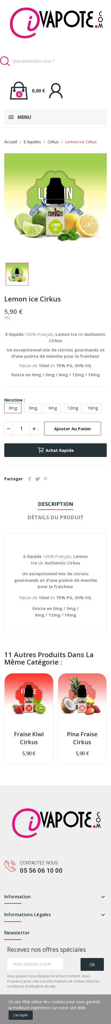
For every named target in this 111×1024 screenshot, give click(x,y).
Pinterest (46, 479)
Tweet (38, 479)
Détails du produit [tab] (55, 517)
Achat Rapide (60, 450)
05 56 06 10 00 (41, 870)
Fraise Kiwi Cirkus (29, 738)
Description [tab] (55, 503)
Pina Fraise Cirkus (82, 738)
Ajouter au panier (72, 428)
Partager (30, 479)
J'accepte (20, 1015)
